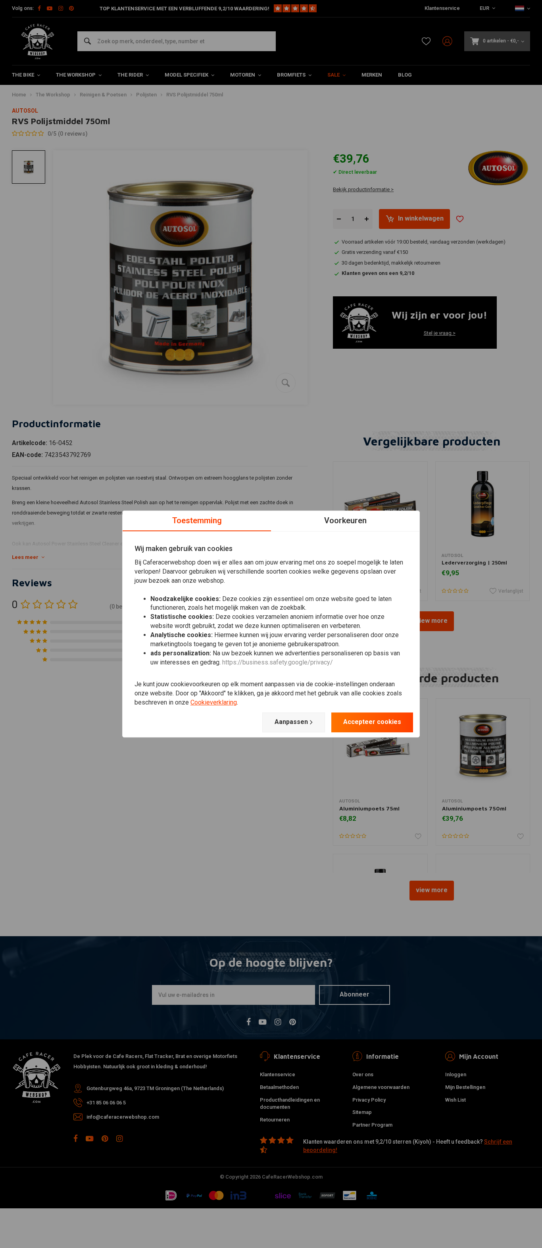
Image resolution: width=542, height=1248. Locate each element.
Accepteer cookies (372, 722)
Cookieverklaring (213, 702)
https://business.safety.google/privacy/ (277, 662)
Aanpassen (291, 722)
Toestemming (197, 520)
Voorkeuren (345, 520)
